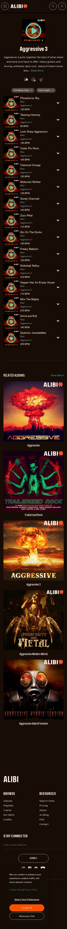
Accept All (27, 907)
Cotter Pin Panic (29, 148)
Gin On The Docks (31, 232)
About (42, 810)
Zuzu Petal (26, 215)
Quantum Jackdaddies (33, 333)
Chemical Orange (30, 165)
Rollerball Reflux (29, 265)
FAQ (41, 819)
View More (57, 375)
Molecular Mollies (30, 182)
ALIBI (11, 780)
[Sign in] (62, 6)
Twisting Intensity (30, 115)
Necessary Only (27, 916)
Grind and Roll (28, 316)
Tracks (7, 810)
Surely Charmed (29, 198)
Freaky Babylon (29, 249)
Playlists (8, 806)
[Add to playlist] (26, 79)
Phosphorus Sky (29, 98)
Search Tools (46, 801)
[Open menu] (5, 6)
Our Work (8, 815)
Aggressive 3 (26, 105)
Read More (37, 71)
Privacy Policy (30, 889)
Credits (7, 819)
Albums (7, 801)
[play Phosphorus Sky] (33, 31)
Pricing (43, 806)
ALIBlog (44, 815)
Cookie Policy (15, 889)
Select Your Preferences (26, 899)
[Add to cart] (41, 79)
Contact (44, 824)
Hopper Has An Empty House (37, 282)
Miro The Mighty (29, 299)
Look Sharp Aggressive (33, 131)
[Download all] (33, 79)
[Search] (53, 6)
